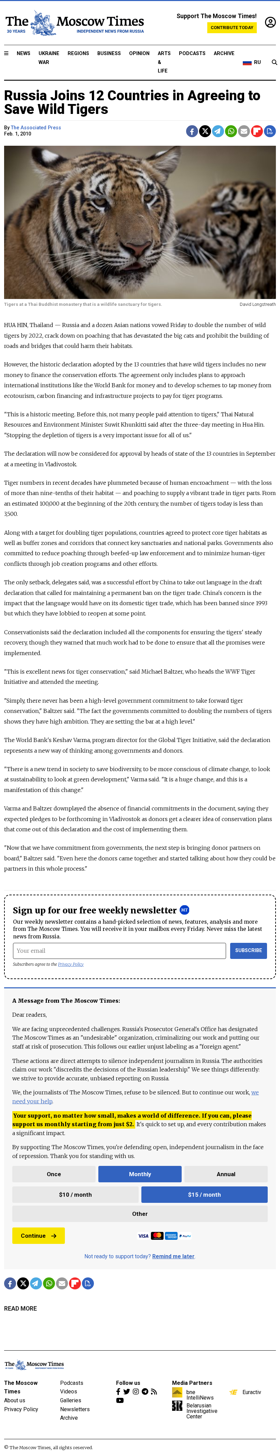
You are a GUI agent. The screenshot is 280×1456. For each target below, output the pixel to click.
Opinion (139, 53)
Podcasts (192, 53)
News (23, 53)
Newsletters (75, 1409)
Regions (78, 53)
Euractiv (251, 1392)
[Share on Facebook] (192, 131)
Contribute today (232, 27)
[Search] (274, 62)
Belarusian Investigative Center (202, 1410)
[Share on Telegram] (218, 131)
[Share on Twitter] (205, 131)
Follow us (128, 1383)
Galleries (70, 1400)
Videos (68, 1391)
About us (14, 1400)
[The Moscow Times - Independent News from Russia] (74, 23)
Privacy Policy (71, 964)
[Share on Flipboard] (257, 131)
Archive (224, 53)
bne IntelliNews (200, 1395)
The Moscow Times (21, 1387)
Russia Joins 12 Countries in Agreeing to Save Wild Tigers (132, 102)
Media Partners (192, 1383)
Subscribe (248, 950)
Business (109, 53)
